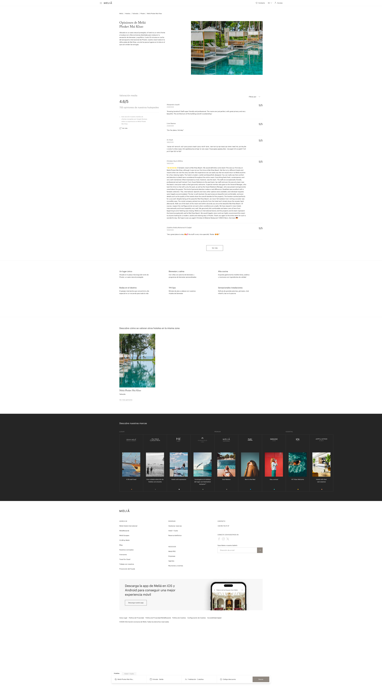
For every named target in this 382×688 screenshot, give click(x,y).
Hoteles (127, 13)
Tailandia (135, 13)
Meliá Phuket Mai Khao (154, 13)
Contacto (221, 521)
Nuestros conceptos (126, 550)
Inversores (123, 554)
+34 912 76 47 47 (223, 526)
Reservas (171, 521)
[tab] (116, 673)
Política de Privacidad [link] (136, 618)
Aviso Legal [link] (123, 618)
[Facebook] (219, 538)
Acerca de (123, 521)
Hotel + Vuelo (173, 531)
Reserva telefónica (174, 535)
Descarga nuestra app (135, 603)
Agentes (171, 561)
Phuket (142, 13)
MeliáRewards (124, 531)
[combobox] (270, 3)
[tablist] (191, 673)
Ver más (124, 128)
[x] (227, 538)
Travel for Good (124, 559)
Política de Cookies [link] (179, 618)
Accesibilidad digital (214, 618)
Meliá (121, 13)
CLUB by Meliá (124, 540)
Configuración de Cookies (196, 618)
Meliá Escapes (124, 535)
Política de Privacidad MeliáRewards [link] (158, 618)
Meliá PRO (172, 551)
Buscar (261, 679)
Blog (120, 545)
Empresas (171, 556)
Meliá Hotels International (128, 526)
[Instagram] (223, 538)
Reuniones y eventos (175, 566)
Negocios (172, 547)
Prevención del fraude (127, 569)
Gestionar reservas (175, 526)
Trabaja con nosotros (126, 564)
